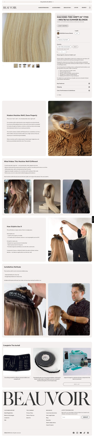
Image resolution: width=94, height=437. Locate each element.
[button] (43, 7)
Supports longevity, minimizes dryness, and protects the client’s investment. (77, 378)
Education (48, 420)
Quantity (59, 44)
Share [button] (60, 94)
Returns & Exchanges (9, 415)
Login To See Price (63, 25)
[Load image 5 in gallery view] (33, 66)
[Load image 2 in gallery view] (20, 66)
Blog (47, 417)
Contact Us (6, 417)
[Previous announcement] (4, 2)
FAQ (5, 420)
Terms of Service (30, 415)
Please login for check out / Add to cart (66, 55)
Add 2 (75, 46)
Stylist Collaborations (51, 422)
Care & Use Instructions (51, 413)
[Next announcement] (89, 2)
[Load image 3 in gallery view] (24, 66)
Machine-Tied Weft (63, 39)
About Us (28, 417)
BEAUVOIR (7, 432)
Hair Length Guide (50, 415)
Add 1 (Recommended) (64, 46)
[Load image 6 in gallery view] (38, 66)
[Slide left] (3, 66)
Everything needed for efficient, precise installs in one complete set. (17, 378)
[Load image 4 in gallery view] (29, 66)
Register (93, 219)
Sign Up (85, 417)
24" (77, 33)
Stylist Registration (8, 413)
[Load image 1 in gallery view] (16, 66)
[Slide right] (50, 66)
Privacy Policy (29, 413)
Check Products (49, 425)
